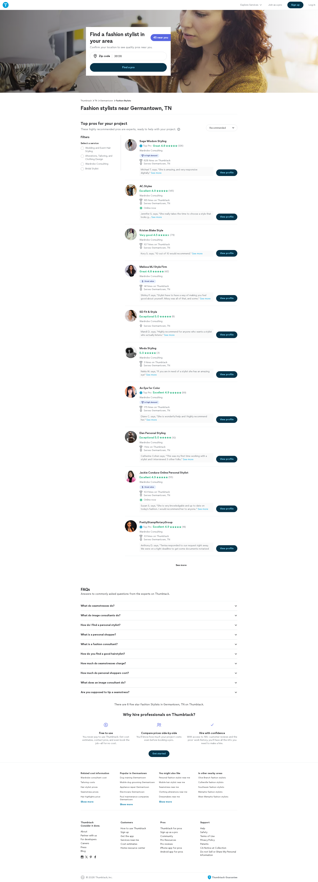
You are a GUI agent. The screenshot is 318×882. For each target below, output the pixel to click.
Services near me (130, 840)
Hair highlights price (90, 797)
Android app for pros (171, 851)
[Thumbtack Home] (5, 5)
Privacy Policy (207, 840)
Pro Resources (168, 840)
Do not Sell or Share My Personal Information (218, 853)
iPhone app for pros (171, 848)
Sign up (125, 832)
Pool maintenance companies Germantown (134, 798)
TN (96, 101)
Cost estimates (129, 844)
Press (83, 847)
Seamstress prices (89, 792)
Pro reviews (166, 844)
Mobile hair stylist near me (172, 782)
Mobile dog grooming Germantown (137, 782)
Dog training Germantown (133, 778)
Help (202, 828)
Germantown (106, 101)
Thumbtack (86, 101)
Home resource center (133, 848)
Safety (203, 832)
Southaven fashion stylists (211, 787)
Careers (85, 843)
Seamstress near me (169, 787)
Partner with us (89, 835)
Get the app (127, 836)
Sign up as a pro (169, 832)
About (84, 831)
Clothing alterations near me (173, 792)
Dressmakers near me (169, 797)
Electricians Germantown (132, 792)
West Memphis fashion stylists (213, 797)
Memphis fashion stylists (210, 792)
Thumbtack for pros (171, 828)
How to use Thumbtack (133, 828)
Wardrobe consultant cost (94, 778)
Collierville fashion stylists (210, 782)
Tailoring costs (88, 782)
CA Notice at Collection (213, 848)
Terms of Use (207, 836)
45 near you (160, 37)
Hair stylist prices (89, 787)
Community (166, 836)
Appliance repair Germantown (134, 787)
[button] (145, 146)
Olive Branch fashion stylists (212, 778)
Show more (87, 801)
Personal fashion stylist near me (174, 778)
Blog (83, 851)
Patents (204, 844)
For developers (89, 839)
